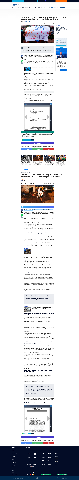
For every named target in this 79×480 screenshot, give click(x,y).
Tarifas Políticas (14, 474)
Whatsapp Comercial (46, 474)
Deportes (30, 7)
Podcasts (13, 7)
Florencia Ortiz (27, 21)
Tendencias (34, 7)
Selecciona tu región (16, 0)
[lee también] (28, 251)
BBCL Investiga (43, 7)
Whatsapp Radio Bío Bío (62, 474)
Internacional (22, 7)
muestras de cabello (38, 80)
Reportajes (14, 468)
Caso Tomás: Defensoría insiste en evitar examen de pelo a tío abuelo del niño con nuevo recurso (43, 68)
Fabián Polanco (29, 22)
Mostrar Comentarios (37, 143)
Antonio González (28, 182)
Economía (26, 7)
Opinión (38, 7)
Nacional (17, 7)
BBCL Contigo (48, 7)
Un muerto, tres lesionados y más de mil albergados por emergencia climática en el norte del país (42, 308)
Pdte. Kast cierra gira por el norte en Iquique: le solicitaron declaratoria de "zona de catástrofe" (43, 250)
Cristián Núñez (26, 178)
